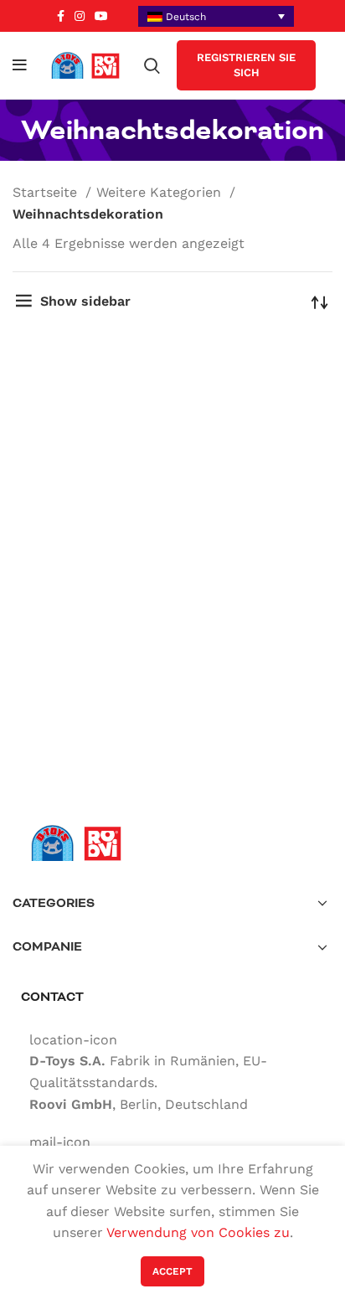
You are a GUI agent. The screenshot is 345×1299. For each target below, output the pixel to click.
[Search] (152, 65)
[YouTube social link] (101, 16)
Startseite (47, 192)
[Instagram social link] (80, 16)
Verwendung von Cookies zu (198, 1232)
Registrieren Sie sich (246, 65)
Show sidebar (85, 301)
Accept (172, 1271)
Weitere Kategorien (160, 192)
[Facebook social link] (61, 16)
